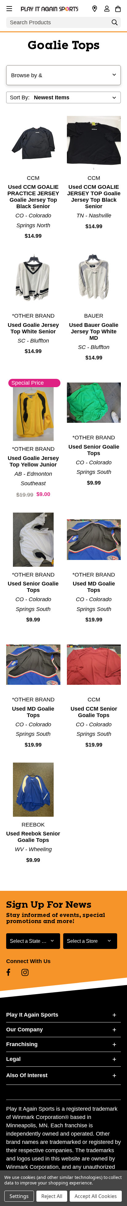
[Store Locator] (94, 9)
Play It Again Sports (32, 1015)
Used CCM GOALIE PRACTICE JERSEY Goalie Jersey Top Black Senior (33, 196)
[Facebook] (8, 972)
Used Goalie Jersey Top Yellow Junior (33, 461)
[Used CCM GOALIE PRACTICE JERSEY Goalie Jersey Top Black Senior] (33, 143)
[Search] (115, 24)
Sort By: (20, 97)
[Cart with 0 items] (118, 8)
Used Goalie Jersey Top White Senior (33, 328)
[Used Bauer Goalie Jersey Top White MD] (94, 281)
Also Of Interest (26, 1075)
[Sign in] (106, 9)
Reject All (51, 1196)
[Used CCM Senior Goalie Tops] (94, 665)
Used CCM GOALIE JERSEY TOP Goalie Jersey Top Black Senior (94, 196)
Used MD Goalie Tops (94, 587)
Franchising (22, 1044)
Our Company (24, 1029)
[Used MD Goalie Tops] (94, 540)
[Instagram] (25, 972)
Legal (13, 1059)
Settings (19, 1196)
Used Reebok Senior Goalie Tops (33, 837)
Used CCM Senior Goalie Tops (94, 712)
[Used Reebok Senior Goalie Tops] (33, 790)
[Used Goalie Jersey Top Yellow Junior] (33, 414)
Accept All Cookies (96, 1196)
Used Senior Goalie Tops (93, 450)
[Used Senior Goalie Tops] (94, 403)
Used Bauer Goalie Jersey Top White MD (93, 331)
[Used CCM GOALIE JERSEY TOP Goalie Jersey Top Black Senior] (94, 143)
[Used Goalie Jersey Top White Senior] (33, 281)
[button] (8, 7)
